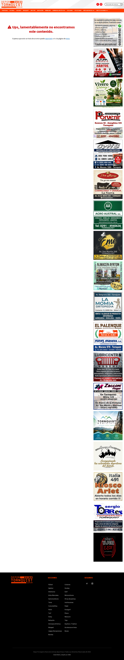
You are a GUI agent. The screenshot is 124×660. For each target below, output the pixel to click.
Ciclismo (70, 10)
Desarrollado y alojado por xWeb (62, 655)
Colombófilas (52, 606)
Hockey (18, 10)
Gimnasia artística (59, 10)
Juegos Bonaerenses (55, 631)
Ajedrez (50, 588)
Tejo (66, 620)
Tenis (50, 602)
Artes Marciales (53, 595)
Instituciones (101, 10)
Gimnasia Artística (54, 624)
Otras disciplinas (70, 599)
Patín (50, 610)
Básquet (51, 627)
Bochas (50, 635)
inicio (68, 38)
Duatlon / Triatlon (71, 624)
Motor (33, 10)
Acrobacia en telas (71, 627)
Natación (40, 10)
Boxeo (67, 631)
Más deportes (88, 10)
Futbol (12, 10)
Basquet (26, 10)
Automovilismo (53, 599)
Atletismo (78, 10)
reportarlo (48, 38)
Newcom (48, 10)
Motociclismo (69, 595)
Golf (66, 592)
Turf (49, 613)
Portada (5, 10)
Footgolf (68, 610)
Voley (50, 617)
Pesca (66, 613)
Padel (66, 606)
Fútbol (50, 585)
